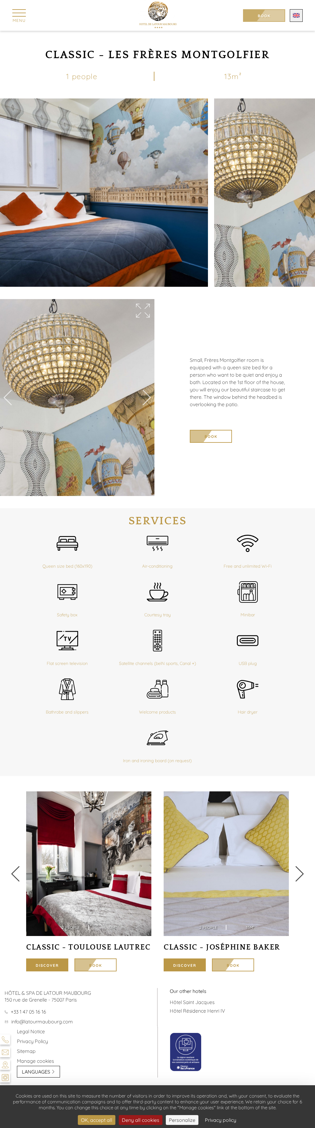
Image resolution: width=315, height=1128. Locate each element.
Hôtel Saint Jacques (192, 1002)
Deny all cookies (140, 1120)
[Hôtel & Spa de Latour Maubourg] (157, 15)
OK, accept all (96, 1120)
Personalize (182, 1120)
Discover (47, 965)
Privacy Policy (32, 1041)
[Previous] (7, 398)
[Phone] (5, 1039)
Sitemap (26, 1051)
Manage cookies (35, 1061)
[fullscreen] (143, 311)
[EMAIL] (5, 1052)
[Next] (146, 398)
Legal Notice (31, 1031)
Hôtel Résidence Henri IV (197, 1011)
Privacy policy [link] (220, 1120)
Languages (36, 1072)
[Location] (5, 1065)
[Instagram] (5, 1077)
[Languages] (296, 15)
